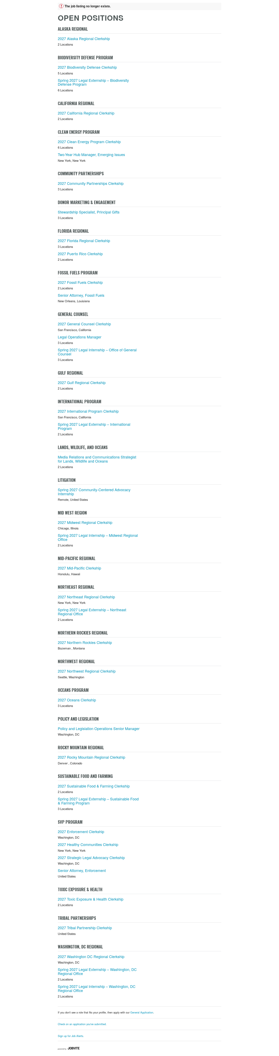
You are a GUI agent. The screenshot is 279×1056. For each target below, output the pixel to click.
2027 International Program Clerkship (88, 411)
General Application (141, 1012)
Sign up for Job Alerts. (71, 1036)
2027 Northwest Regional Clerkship (87, 671)
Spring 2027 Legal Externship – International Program (94, 426)
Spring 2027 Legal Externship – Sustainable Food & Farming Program (98, 800)
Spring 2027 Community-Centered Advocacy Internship (94, 491)
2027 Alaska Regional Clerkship (84, 38)
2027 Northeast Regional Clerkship (86, 596)
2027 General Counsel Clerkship (84, 323)
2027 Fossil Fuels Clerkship (80, 282)
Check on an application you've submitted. (82, 1024)
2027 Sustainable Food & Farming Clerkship (94, 786)
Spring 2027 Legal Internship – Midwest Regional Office (98, 537)
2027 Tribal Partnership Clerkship (85, 927)
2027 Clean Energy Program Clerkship (89, 141)
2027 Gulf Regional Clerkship (82, 382)
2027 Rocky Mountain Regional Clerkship (91, 757)
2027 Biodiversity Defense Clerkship (87, 67)
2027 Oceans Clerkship (77, 699)
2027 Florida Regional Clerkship (84, 240)
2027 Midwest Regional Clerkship (85, 522)
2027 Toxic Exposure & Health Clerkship (90, 899)
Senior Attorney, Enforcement (82, 870)
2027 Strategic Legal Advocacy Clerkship (91, 857)
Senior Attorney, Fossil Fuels (81, 295)
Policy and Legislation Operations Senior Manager (99, 728)
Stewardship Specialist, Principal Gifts (88, 212)
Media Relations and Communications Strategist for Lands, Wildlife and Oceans (97, 459)
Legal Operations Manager (79, 336)
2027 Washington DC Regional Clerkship (91, 956)
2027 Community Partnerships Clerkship (91, 183)
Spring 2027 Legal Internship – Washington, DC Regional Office (96, 988)
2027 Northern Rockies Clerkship (85, 642)
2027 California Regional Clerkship (86, 113)
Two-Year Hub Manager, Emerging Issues (91, 154)
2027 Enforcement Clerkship (81, 831)
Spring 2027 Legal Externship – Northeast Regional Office (92, 611)
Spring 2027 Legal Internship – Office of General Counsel (97, 351)
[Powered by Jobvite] (69, 1048)
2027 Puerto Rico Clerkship (80, 253)
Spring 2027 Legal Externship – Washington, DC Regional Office (97, 971)
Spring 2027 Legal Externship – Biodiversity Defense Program (93, 82)
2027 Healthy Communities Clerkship (88, 844)
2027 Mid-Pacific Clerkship (79, 568)
